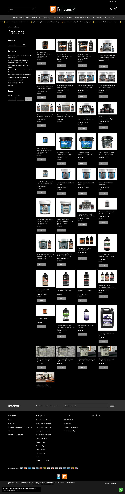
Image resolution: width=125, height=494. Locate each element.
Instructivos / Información (41, 17)
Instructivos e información (16, 435)
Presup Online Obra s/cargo (62, 17)
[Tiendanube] (110, 483)
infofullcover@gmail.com (71, 427)
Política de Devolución (42, 461)
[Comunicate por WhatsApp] (121, 490)
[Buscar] (33, 9)
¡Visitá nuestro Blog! (69, 431)
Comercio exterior (41, 438)
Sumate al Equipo (41, 446)
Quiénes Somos (40, 453)
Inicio (9, 27)
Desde (10, 95)
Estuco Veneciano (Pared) (15, 80)
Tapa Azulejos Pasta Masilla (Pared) (18, 77)
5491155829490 (68, 420)
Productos (11, 423)
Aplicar (29, 99)
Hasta (18, 95)
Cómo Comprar (40, 449)
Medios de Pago (41, 442)
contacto (11, 431)
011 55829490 (68, 423)
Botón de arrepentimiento (47, 484)
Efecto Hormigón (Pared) (15, 83)
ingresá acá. (36, 484)
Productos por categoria (21, 17)
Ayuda (38, 457)
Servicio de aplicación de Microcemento (20, 427)
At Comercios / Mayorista (101, 17)
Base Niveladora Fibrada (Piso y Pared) (19, 74)
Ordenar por (12, 40)
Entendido (17, 490)
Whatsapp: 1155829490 (82, 17)
